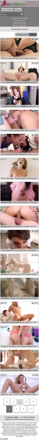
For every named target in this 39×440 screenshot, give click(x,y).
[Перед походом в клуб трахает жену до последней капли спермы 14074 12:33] (19, 204)
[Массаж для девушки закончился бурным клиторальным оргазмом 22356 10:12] (19, 276)
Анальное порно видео (19, 18)
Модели (18, 10)
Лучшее (33, 34)
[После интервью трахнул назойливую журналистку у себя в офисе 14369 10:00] (19, 252)
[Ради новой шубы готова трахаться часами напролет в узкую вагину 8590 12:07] (19, 180)
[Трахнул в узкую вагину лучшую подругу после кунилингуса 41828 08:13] (19, 60)
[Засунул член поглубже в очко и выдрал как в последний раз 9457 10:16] (19, 228)
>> (30, 409)
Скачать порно (12, 417)
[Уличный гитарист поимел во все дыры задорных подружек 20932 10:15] (19, 132)
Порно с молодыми (19, 25)
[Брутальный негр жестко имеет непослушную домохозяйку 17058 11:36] (19, 372)
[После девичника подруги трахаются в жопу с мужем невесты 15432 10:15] (19, 156)
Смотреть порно (19, 20)
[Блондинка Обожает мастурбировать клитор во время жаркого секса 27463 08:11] (19, 300)
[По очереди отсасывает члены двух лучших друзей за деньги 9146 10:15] (19, 108)
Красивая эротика (19, 23)
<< (7, 402)
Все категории (7, 10)
